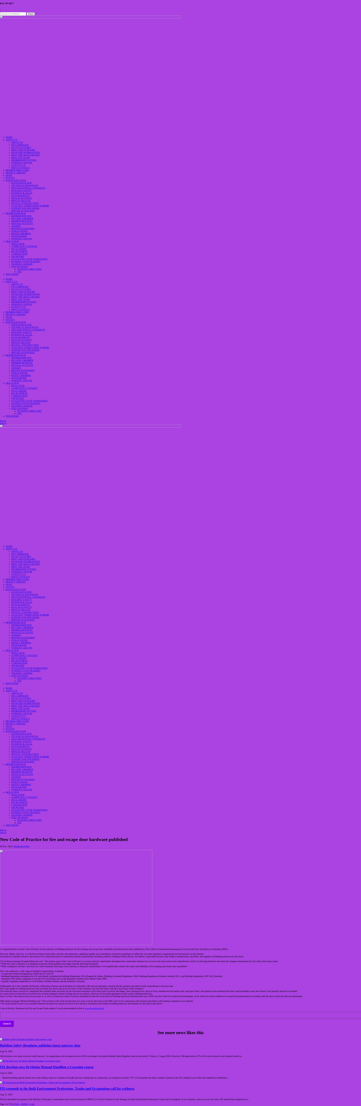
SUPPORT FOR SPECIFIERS (25, 208)
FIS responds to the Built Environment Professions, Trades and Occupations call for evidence (67, 1088)
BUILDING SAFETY (21, 190)
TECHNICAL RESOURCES (24, 185)
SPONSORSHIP (19, 236)
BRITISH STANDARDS (23, 211)
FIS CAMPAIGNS (19, 145)
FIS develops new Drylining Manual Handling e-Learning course (47, 1067)
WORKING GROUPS (21, 162)
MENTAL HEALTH (20, 200)
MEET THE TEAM (20, 157)
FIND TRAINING (19, 266)
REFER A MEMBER (21, 233)
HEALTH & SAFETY (21, 198)
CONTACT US (18, 165)
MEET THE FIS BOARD (23, 150)
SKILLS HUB (12, 241)
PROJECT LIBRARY (16, 173)
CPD (19, 272)
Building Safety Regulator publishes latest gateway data (40, 1045)
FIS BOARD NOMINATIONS (25, 152)
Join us (3, 421)
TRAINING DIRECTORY (29, 269)
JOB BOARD (17, 256)
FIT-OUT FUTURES (21, 147)
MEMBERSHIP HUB (16, 213)
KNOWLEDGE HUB (16, 180)
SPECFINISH (12, 274)
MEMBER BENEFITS (21, 221)
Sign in (3, 423)
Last (32, 1104)
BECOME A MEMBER (22, 218)
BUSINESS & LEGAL (22, 193)
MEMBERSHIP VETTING (24, 160)
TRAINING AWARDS (21, 264)
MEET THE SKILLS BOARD (25, 155)
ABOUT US (11, 140)
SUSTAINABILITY (20, 195)
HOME (9, 137)
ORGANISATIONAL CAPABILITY (28, 188)
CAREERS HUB (19, 254)
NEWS (9, 175)
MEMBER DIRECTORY (17, 170)
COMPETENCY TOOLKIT (24, 246)
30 (26, 1104)
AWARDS (16, 226)
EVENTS (10, 178)
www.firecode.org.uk (94, 1008)
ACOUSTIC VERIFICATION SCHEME (30, 206)
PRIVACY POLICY (20, 167)
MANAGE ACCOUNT (22, 223)
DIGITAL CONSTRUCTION (25, 203)
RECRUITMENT (19, 251)
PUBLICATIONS (19, 231)
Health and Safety (22, 846)
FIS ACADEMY (19, 249)
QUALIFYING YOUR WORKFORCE (29, 259)
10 (22, 1104)
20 (24, 1104)
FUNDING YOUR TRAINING (25, 261)
